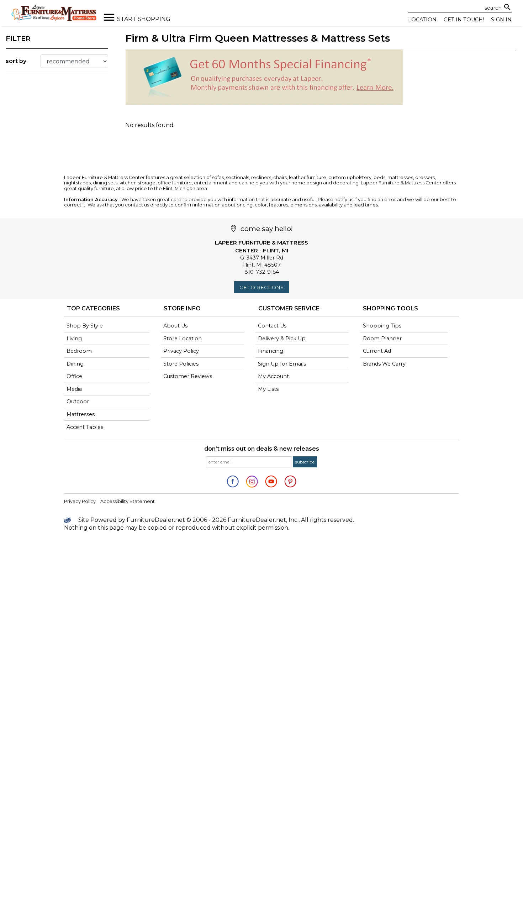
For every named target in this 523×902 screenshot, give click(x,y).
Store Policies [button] (181, 364)
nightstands (77, 182)
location (422, 19)
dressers (425, 177)
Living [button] (74, 338)
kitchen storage (137, 182)
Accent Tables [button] (85, 427)
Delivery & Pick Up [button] (282, 338)
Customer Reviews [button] (187, 376)
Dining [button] (75, 364)
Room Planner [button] (382, 338)
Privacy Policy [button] (181, 351)
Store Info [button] (182, 308)
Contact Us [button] (272, 325)
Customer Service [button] (288, 308)
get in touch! (464, 19)
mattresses (400, 177)
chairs (280, 177)
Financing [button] (270, 351)
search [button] (507, 7)
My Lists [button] (268, 389)
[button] (305, 461)
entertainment (211, 182)
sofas (218, 177)
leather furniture (307, 177)
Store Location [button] (182, 338)
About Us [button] (175, 325)
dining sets (105, 182)
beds (379, 177)
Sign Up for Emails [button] (282, 364)
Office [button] (74, 376)
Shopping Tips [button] (382, 325)
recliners (261, 177)
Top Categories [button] (93, 308)
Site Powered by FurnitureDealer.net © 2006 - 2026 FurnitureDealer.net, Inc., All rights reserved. (215, 519)
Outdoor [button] (78, 401)
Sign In (501, 19)
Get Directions (261, 287)
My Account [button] (273, 376)
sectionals (237, 177)
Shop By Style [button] (85, 325)
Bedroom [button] (79, 351)
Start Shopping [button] (143, 19)
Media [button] (74, 389)
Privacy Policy (80, 501)
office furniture (175, 182)
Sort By (16, 61)
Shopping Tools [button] (390, 308)
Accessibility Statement (127, 501)
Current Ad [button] (377, 351)
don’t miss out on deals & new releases (261, 448)
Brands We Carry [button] (384, 364)
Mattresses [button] (81, 414)
